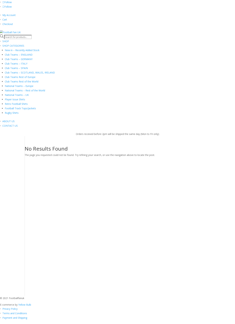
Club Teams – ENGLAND (19, 54)
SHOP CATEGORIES (13, 45)
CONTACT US (10, 125)
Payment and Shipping (14, 317)
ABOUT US (8, 121)
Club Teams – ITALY (16, 63)
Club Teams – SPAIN (16, 68)
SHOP (5, 41)
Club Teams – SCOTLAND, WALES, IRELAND (30, 72)
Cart (4, 19)
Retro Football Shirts (16, 103)
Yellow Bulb (24, 304)
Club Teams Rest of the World (21, 81)
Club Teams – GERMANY (19, 59)
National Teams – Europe (19, 86)
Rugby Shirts (12, 112)
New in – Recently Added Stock (22, 50)
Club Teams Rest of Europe (20, 77)
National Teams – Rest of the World (25, 90)
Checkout (7, 24)
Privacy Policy (10, 308)
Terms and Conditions (14, 313)
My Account (9, 15)
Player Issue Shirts (15, 99)
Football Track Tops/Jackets (20, 108)
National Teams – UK (17, 95)
